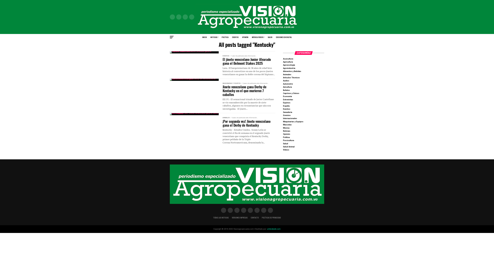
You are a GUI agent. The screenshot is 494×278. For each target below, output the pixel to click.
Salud (270, 37)
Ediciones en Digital (284, 37)
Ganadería (287, 112)
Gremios (287, 115)
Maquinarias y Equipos (293, 122)
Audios (286, 81)
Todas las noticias (221, 217)
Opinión (245, 37)
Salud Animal (289, 147)
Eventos (235, 37)
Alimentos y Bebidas (292, 71)
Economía (287, 96)
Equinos (286, 103)
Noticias (213, 37)
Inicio (204, 37)
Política (225, 37)
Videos (286, 150)
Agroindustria (289, 68)
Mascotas (287, 125)
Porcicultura (288, 140)
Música (286, 128)
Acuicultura (288, 59)
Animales (287, 74)
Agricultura (288, 62)
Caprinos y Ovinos (291, 93)
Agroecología (289, 65)
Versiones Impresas (240, 217)
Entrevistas (288, 100)
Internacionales (290, 118)
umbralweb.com (274, 229)
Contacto (255, 217)
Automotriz (288, 84)
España (286, 106)
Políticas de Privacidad (271, 217)
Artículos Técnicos (291, 78)
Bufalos (286, 90)
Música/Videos (257, 37)
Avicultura (287, 87)
